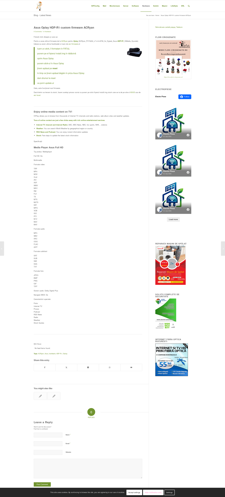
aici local (37, 95)
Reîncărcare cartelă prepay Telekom (169, 27)
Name (68, 434)
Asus (46, 354)
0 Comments (38, 31)
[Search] (188, 6)
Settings (169, 492)
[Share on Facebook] (44, 367)
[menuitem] (95, 6)
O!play (65, 354)
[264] (39, 6)
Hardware (48, 31)
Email (68, 443)
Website (68, 452)
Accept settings (134, 492)
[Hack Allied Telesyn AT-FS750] (2, 248)
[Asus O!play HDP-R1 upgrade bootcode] (53, 396)
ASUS (132, 92)
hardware (52, 354)
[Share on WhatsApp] (109, 367)
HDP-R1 (59, 354)
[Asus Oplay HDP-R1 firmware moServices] (40, 396)
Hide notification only (153, 492)
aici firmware (73, 44)
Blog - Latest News (42, 15)
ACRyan (64, 41)
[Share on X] (66, 367)
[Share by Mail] (131, 367)
